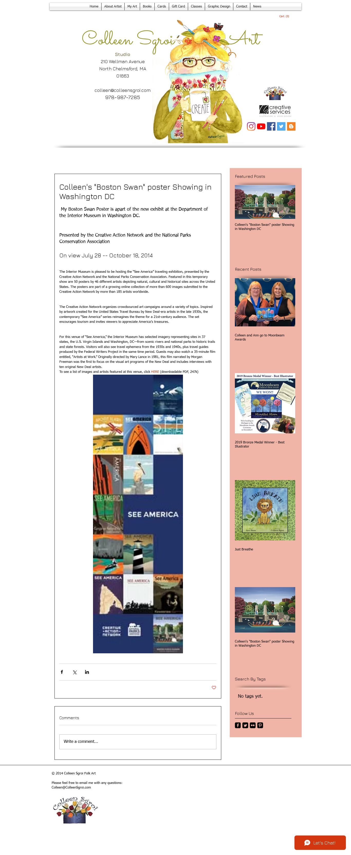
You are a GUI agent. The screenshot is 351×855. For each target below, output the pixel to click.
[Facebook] (271, 126)
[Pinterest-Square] (260, 725)
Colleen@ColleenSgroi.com (71, 787)
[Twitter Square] (245, 725)
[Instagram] (251, 126)
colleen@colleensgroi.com (123, 90)
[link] (284, 16)
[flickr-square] (253, 725)
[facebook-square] (238, 725)
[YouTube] (261, 126)
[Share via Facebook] (61, 671)
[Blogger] (291, 126)
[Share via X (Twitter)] (74, 671)
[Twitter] (281, 126)
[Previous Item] (243, 202)
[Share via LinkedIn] (87, 671)
